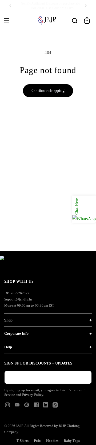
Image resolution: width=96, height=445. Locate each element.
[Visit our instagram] (7, 406)
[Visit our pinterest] (26, 406)
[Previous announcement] (10, 6)
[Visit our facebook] (36, 406)
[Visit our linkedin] (45, 406)
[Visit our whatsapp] (55, 406)
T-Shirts (23, 441)
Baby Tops (72, 441)
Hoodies (52, 441)
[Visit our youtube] (17, 406)
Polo (37, 441)
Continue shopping (48, 90)
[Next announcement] (86, 6)
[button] (7, 20)
